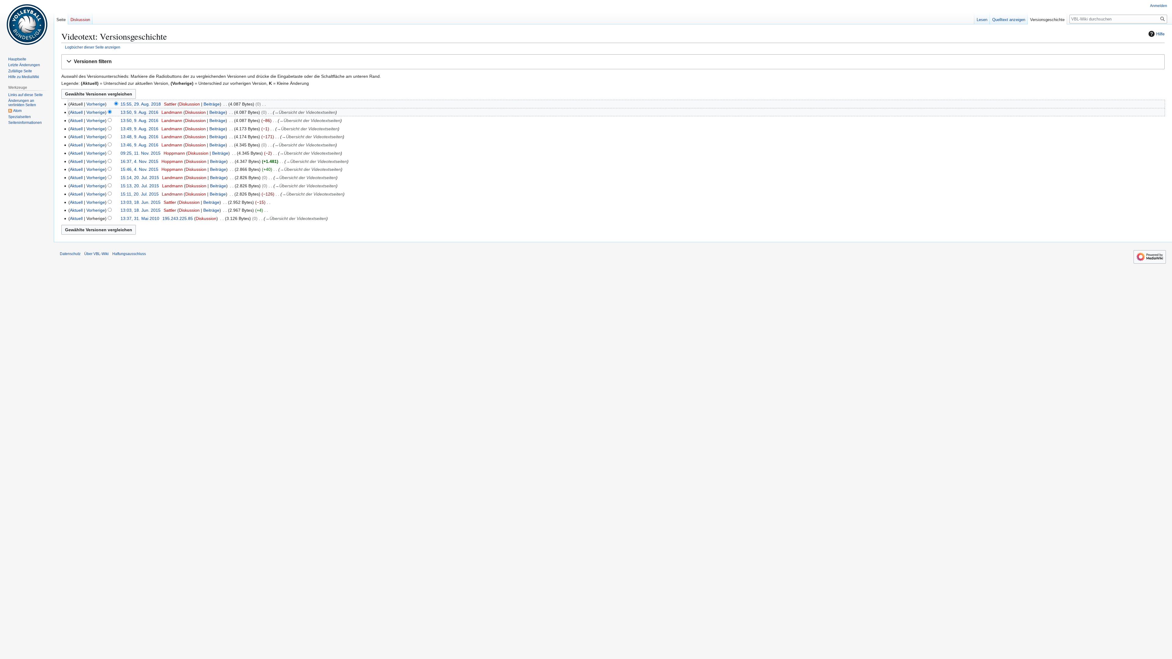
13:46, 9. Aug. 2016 (139, 144)
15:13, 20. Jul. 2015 (140, 185)
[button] (613, 62)
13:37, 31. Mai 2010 (140, 218)
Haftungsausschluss (129, 254)
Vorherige (95, 104)
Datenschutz (70, 254)
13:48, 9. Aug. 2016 (139, 136)
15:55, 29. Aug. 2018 (141, 104)
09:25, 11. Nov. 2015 (141, 153)
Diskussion (189, 104)
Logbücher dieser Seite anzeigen (92, 47)
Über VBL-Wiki (96, 254)
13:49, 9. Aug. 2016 (139, 128)
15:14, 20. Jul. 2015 (140, 177)
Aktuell (76, 112)
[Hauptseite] (26, 24)
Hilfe (1160, 33)
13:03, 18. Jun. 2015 (141, 202)
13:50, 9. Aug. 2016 (139, 112)
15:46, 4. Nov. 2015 (139, 169)
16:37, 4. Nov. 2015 (139, 161)
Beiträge (212, 104)
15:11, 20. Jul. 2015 (140, 194)
